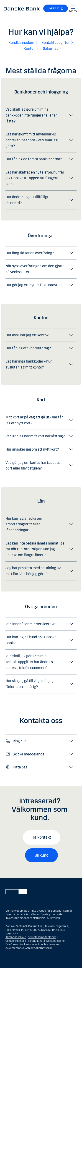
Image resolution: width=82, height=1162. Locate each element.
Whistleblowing (55, 940)
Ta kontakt (41, 837)
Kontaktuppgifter (55, 42)
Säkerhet (50, 48)
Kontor (29, 48)
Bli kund (41, 855)
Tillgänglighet (35, 940)
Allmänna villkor (15, 937)
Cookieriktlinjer (14, 940)
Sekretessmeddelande (42, 937)
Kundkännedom (21, 42)
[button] (41, 115)
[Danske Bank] (22, 8)
